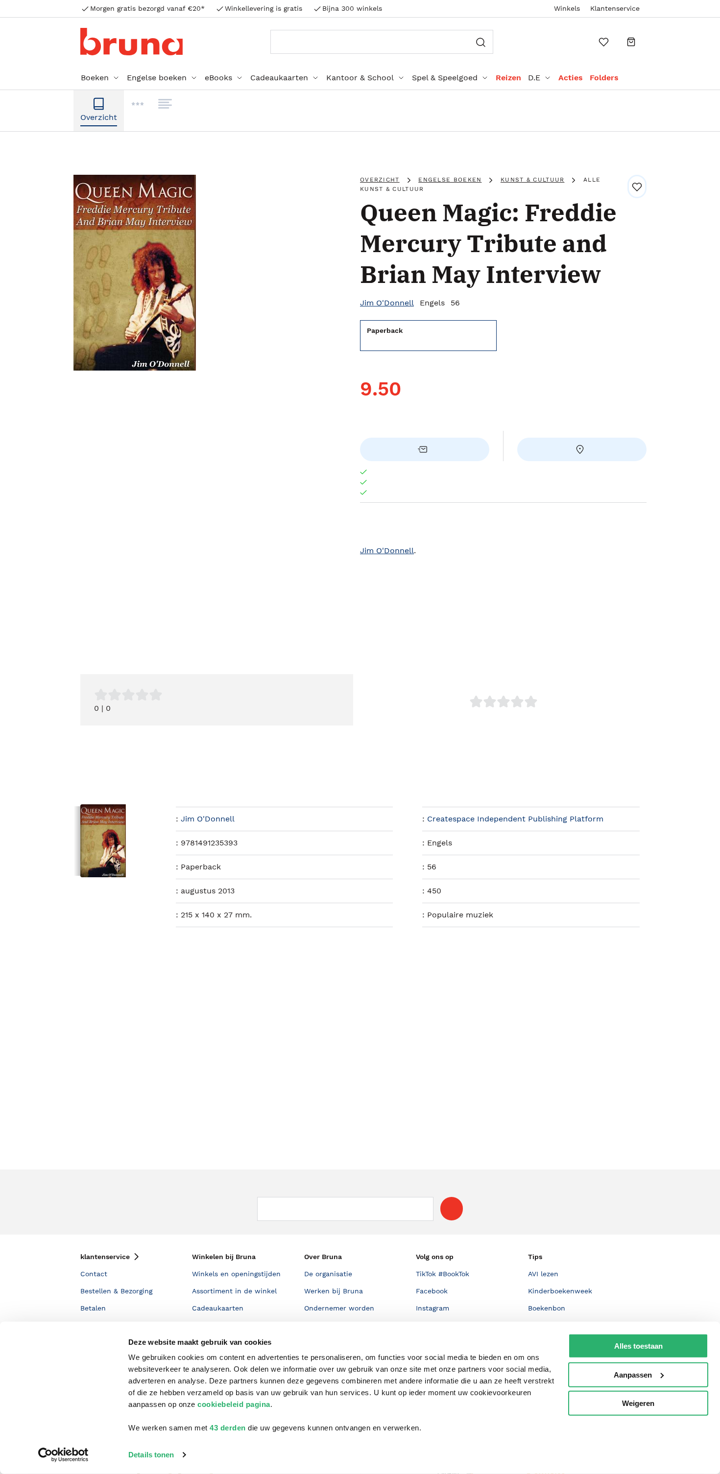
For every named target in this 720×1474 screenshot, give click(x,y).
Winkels (567, 8)
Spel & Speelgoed (445, 77)
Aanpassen (633, 1374)
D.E (534, 77)
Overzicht (380, 179)
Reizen (508, 77)
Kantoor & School (360, 77)
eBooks (218, 77)
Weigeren (638, 1403)
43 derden (228, 1428)
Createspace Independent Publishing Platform (515, 818)
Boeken (95, 77)
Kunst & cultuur (533, 179)
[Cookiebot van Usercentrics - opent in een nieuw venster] (63, 1455)
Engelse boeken (157, 77)
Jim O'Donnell (387, 302)
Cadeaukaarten (279, 77)
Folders (604, 77)
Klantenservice (615, 8)
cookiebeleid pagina (233, 1404)
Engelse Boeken (449, 179)
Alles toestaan (638, 1346)
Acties (570, 77)
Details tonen (151, 1455)
